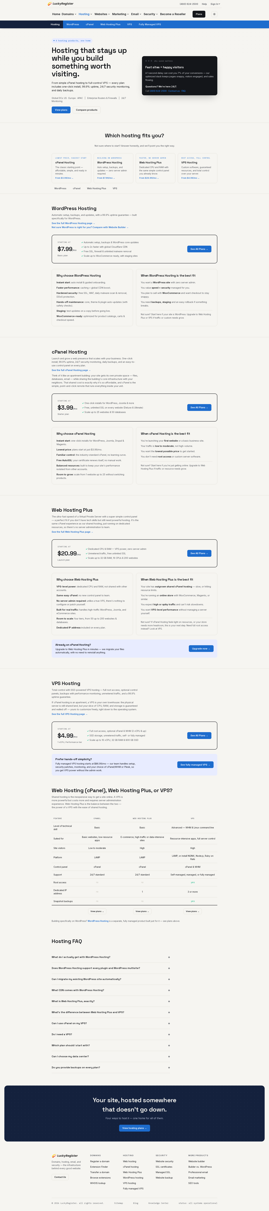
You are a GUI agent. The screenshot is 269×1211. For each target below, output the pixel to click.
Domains (68, 14)
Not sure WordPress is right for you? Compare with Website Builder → (90, 227)
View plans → (97, 911)
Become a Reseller (173, 14)
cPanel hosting (131, 1166)
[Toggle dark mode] (214, 14)
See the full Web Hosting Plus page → (72, 531)
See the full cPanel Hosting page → (71, 370)
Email (135, 14)
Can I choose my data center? (70, 1056)
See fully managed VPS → (195, 764)
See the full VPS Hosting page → (70, 714)
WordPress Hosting (98, 921)
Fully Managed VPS (150, 24)
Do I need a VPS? (62, 1034)
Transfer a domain (99, 1172)
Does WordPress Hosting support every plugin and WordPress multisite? (96, 968)
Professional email (198, 1172)
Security (149, 14)
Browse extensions (100, 1177)
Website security (164, 1161)
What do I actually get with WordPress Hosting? (81, 957)
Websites (100, 14)
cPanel (90, 24)
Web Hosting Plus (110, 24)
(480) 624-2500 (189, 4)
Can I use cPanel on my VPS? (69, 1023)
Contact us (174, 91)
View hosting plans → (134, 1128)
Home (56, 14)
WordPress (72, 24)
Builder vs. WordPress (200, 1166)
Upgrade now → (201, 648)
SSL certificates (164, 1166)
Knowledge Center (158, 1203)
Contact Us (60, 1177)
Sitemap (118, 1203)
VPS (129, 24)
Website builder (196, 1161)
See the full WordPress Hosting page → (73, 223)
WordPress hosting (133, 1177)
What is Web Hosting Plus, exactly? (73, 1001)
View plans (61, 110)
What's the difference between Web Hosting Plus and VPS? (88, 1012)
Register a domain (99, 1161)
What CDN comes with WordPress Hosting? (78, 990)
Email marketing (196, 1177)
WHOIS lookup (98, 1183)
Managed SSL (163, 1172)
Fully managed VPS (133, 1188)
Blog (135, 1203)
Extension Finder (99, 1166)
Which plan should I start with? (71, 1045)
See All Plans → (199, 249)
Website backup (164, 1177)
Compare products (86, 110)
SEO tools (193, 1183)
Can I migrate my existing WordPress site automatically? (86, 979)
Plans (199, 14)
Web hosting (129, 1161)
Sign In (214, 4)
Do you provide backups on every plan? (76, 1067)
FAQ (184, 91)
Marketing (119, 14)
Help (204, 4)
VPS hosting (129, 1183)
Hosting (84, 14)
